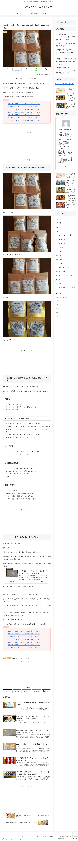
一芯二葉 (21, 658)
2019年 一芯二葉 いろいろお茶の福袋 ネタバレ (24, 117)
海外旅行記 (45, 836)
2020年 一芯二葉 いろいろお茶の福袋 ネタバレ (24, 115)
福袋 (5, 658)
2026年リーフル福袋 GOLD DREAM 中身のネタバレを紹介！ (64, 52)
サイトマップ (53, 836)
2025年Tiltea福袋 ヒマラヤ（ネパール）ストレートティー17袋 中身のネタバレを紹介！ (65, 70)
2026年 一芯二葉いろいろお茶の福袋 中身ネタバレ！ (65, 45)
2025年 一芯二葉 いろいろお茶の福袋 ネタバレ (24, 106)
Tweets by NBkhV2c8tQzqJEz (64, 84)
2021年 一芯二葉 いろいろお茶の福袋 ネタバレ (24, 112)
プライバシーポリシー (71, 836)
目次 (25, 160)
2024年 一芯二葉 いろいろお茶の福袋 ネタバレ (24, 109)
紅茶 (10, 658)
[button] (46, 69)
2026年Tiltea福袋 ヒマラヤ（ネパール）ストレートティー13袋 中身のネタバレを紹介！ (65, 37)
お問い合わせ (61, 836)
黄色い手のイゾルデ (66, 130)
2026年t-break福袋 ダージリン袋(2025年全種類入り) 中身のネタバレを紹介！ (66, 61)
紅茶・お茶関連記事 (25, 836)
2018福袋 (15, 658)
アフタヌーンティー (36, 836)
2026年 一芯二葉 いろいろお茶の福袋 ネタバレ (24, 104)
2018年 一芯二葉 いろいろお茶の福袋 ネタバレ (24, 120)
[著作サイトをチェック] (66, 166)
